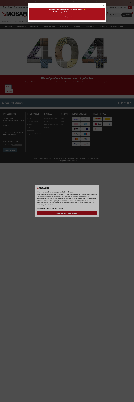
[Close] (103, 5)
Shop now (68, 17)
